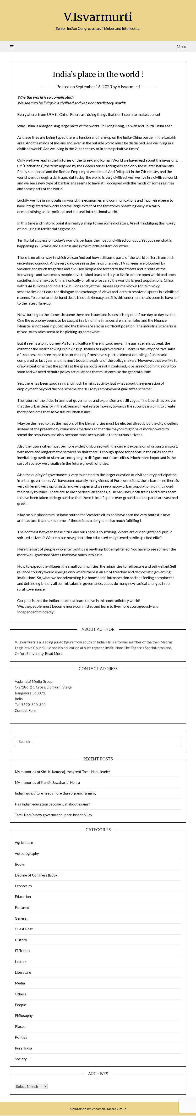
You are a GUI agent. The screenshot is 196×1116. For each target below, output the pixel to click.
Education (23, 896)
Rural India (23, 1048)
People (20, 1005)
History (21, 940)
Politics (21, 1037)
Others (20, 994)
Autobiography (27, 853)
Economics (23, 886)
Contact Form (26, 710)
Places (20, 1026)
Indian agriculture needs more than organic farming (55, 793)
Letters (21, 961)
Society (21, 1059)
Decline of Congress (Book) (37, 875)
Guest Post (24, 929)
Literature (23, 972)
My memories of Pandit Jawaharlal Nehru (47, 782)
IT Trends (22, 950)
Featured (22, 907)
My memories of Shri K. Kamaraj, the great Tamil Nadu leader (62, 771)
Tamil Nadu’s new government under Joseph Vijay (53, 815)
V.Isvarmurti (98, 17)
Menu (181, 46)
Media (20, 983)
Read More (54, 653)
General (21, 918)
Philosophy (24, 1015)
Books (20, 864)
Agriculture (24, 842)
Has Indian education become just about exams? (52, 804)
